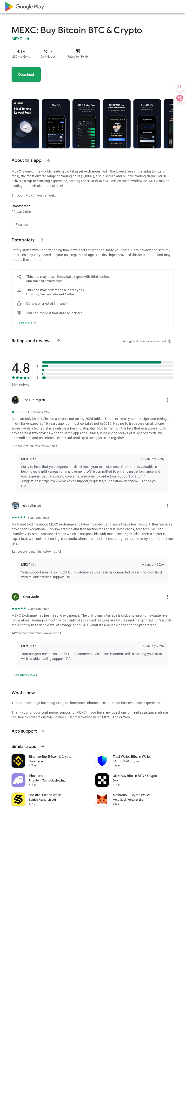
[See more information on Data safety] (41, 240)
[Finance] (22, 224)
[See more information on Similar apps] (43, 746)
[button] (86, 56)
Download (26, 74)
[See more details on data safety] (27, 322)
